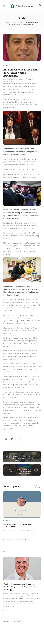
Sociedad (17, 453)
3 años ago (20, 530)
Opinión (21, 22)
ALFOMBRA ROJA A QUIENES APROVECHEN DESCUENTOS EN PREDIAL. (23, 458)
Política (14, 22)
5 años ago (20, 79)
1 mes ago (20, 611)
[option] (22, 511)
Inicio (7, 22)
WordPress (20, 621)
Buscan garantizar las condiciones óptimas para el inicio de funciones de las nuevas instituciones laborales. (20, 471)
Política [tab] (5, 551)
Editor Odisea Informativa (10, 79)
